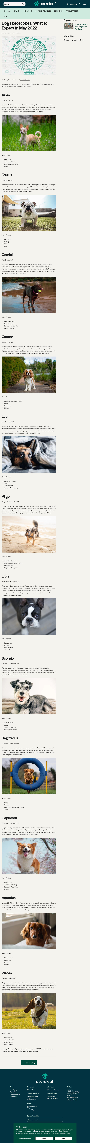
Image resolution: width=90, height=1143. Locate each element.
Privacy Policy (66, 1134)
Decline (63, 1138)
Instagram (5, 1051)
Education (58, 11)
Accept (44, 1138)
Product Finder (72, 11)
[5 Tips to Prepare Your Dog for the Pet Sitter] (68, 26)
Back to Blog (30, 1063)
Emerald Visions (25, 80)
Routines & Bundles (43, 11)
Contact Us (70, 1090)
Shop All (7, 11)
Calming (17, 11)
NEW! (5, 16)
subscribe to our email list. (30, 1051)
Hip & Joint (28, 11)
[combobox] (14, 4)
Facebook (14, 1051)
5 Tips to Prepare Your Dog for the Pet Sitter (81, 26)
